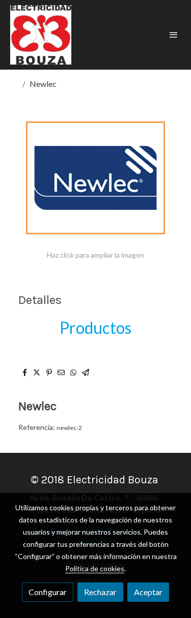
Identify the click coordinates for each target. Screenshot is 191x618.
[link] (40, 35)
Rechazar (100, 592)
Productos (95, 327)
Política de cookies (94, 568)
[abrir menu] (174, 34)
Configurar (48, 592)
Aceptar (148, 592)
